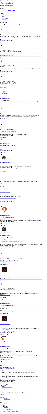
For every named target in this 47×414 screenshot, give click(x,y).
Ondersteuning (5, 0)
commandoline (5, 223)
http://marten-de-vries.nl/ (5, 247)
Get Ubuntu (5, 398)
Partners (15, 0)
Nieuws (12, 0)
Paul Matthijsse (5, 264)
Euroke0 (4, 57)
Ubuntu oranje (6, 406)
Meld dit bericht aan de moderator (5, 40)
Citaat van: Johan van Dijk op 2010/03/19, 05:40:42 (7, 368)
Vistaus (4, 87)
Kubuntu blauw (6, 407)
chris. (4, 152)
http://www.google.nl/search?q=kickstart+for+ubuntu (8, 198)
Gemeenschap (9, 0)
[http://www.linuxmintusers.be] (8, 159)
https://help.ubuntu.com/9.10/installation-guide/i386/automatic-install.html (11, 258)
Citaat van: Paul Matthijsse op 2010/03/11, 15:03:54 (7, 289)
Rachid (4, 203)
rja (3, 186)
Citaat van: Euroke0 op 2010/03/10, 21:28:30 (6, 129)
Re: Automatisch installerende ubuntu (5, 48)
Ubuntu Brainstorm (7, 399)
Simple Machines (14, 409)
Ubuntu (1, 0)
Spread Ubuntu (6, 400)
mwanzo (35, 220)
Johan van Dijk (5, 334)
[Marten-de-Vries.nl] (7, 232)
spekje (4, 42)
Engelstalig (11, 5)
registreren (13, 10)
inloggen (9, 10)
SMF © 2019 (9, 409)
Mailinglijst (8, 5)
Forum (6, 5)
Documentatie (2, 5)
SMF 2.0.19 (4, 409)
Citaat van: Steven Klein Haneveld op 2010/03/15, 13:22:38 (9, 326)
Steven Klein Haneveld (6, 359)
